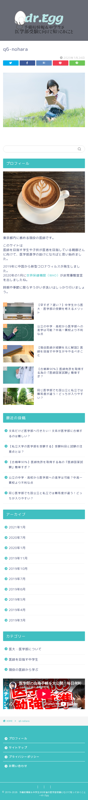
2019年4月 (17, 610)
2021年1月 (17, 527)
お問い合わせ (18, 766)
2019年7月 (17, 579)
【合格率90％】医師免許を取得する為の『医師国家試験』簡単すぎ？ (46, 464)
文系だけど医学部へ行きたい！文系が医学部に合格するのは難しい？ (45, 433)
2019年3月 (17, 620)
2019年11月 (18, 558)
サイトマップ (18, 747)
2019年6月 (17, 589)
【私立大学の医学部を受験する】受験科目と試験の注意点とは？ (45, 448)
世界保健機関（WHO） (43, 275)
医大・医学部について (25, 649)
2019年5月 (17, 599)
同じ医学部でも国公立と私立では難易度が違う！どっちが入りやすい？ (45, 495)
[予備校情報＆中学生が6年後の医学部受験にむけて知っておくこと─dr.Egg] (44, 37)
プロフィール (18, 738)
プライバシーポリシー (24, 757)
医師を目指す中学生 (23, 659)
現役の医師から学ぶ (23, 670)
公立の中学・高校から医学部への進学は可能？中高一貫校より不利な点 (45, 480)
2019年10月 (18, 569)
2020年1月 (17, 548)
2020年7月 (17, 538)
